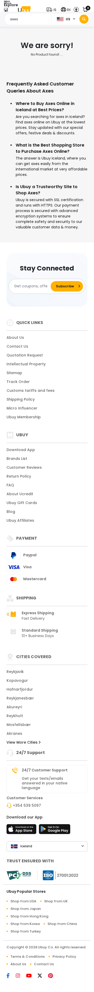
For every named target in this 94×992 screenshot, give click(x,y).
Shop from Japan (25, 908)
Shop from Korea (25, 923)
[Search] (84, 19)
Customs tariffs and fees (31, 390)
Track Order (18, 381)
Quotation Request (25, 355)
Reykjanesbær (20, 698)
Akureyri (14, 707)
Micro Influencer (22, 408)
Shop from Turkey (25, 931)
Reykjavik (15, 671)
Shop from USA (23, 901)
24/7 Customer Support (45, 770)
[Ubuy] (24, 9)
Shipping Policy (21, 399)
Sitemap (14, 372)
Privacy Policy (64, 956)
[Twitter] (43, 976)
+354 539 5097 (27, 805)
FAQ (10, 485)
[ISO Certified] (58, 874)
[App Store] (22, 830)
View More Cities (23, 742)
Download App (21, 449)
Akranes (14, 733)
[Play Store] (54, 830)
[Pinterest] (53, 976)
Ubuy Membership (24, 417)
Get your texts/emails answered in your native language (44, 783)
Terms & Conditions (27, 956)
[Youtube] (32, 976)
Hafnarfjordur (20, 689)
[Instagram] (21, 976)
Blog (11, 511)
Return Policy (19, 476)
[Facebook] (11, 976)
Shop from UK (56, 901)
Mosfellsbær (19, 724)
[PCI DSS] (19, 875)
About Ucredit (20, 494)
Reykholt (15, 715)
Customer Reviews (24, 467)
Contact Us (17, 346)
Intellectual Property (26, 364)
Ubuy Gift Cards (22, 502)
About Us (15, 337)
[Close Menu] (6, 11)
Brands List (17, 458)
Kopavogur (17, 680)
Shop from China (62, 923)
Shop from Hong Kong (29, 916)
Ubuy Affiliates (20, 520)
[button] (52, 9)
